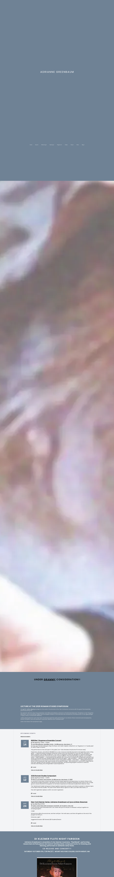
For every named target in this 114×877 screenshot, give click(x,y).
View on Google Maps (37, 770)
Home (31, 144)
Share (34, 767)
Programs (59, 144)
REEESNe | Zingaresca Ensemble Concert (46, 740)
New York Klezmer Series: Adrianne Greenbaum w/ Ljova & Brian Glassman (59, 802)
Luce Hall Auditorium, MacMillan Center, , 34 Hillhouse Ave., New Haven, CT (52, 744)
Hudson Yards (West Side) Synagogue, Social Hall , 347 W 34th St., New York (52, 806)
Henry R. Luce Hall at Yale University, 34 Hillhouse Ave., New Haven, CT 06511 (52, 779)
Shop (72, 144)
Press (78, 144)
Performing (43, 144)
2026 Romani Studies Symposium (43, 776)
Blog (83, 144)
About (36, 144)
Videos (66, 144)
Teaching (51, 144)
